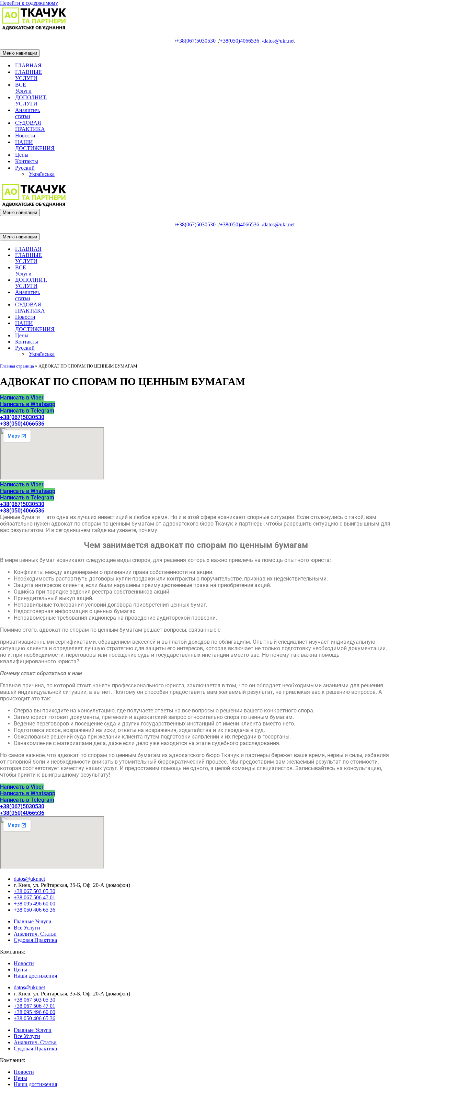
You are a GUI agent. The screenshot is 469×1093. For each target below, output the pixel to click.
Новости (25, 135)
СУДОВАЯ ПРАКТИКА (30, 126)
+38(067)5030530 (197, 41)
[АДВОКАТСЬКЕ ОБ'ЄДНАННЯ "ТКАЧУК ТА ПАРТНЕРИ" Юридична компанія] (34, 29)
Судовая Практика (35, 940)
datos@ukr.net (278, 41)
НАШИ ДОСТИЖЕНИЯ (35, 145)
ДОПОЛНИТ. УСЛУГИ (31, 100)
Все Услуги (27, 928)
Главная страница (17, 366)
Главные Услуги (33, 921)
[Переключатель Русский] (120, 348)
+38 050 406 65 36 (34, 910)
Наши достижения (35, 976)
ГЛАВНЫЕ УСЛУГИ (28, 75)
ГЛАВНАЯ (28, 65)
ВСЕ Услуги (23, 88)
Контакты (26, 161)
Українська (42, 174)
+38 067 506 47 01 (34, 897)
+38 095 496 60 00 (34, 903)
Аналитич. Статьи (35, 934)
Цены (21, 155)
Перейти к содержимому (29, 3)
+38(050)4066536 (240, 41)
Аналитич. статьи (27, 113)
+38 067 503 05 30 (34, 891)
